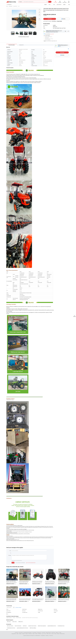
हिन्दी (49, 633)
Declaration (47, 635)
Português (23, 633)
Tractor (19, 6)
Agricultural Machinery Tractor (52, 625)
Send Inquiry (50, 18)
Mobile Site (57, 632)
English (17, 633)
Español (20, 633)
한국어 (45, 633)
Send (13, 562)
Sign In (45, 40)
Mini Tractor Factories (10, 625)
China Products (21, 632)
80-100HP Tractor (40, 610)
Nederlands (39, 633)
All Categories (9, 4)
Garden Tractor (8, 610)
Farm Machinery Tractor (61, 625)
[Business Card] (68, 48)
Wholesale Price (39, 632)
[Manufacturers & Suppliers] (11, 2)
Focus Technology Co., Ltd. (32, 635)
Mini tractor (55, 609)
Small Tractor (25, 625)
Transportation (10, 6)
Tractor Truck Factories (18, 625)
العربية (42, 633)
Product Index (53, 632)
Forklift (39, 612)
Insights (60, 632)
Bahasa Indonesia (62, 633)
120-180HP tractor (24, 612)
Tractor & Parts (15, 6)
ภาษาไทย (52, 633)
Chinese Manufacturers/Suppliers (27, 632)
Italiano (34, 633)
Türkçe (55, 633)
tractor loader (56, 610)
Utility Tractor (9, 621)
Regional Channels (48, 632)
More (7, 629)
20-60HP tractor (24, 609)
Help (54, 4)
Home (7, 6)
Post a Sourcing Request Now (30, 562)
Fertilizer (55, 612)
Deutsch (36, 633)
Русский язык (30, 633)
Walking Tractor (40, 609)
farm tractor (24, 610)
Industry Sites (43, 632)
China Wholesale (34, 632)
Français (27, 633)
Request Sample (59, 21)
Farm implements (8, 612)
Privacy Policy (51, 635)
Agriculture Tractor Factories (32, 625)
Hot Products (16, 632)
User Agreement (43, 635)
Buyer (49, 4)
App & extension (59, 4)
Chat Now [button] (63, 18)
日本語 (47, 633)
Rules (69, 4)
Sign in (69, 2)
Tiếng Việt (58, 633)
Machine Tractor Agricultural (42, 625)
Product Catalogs (18, 607)
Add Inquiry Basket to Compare (24, 36)
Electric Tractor (15, 621)
